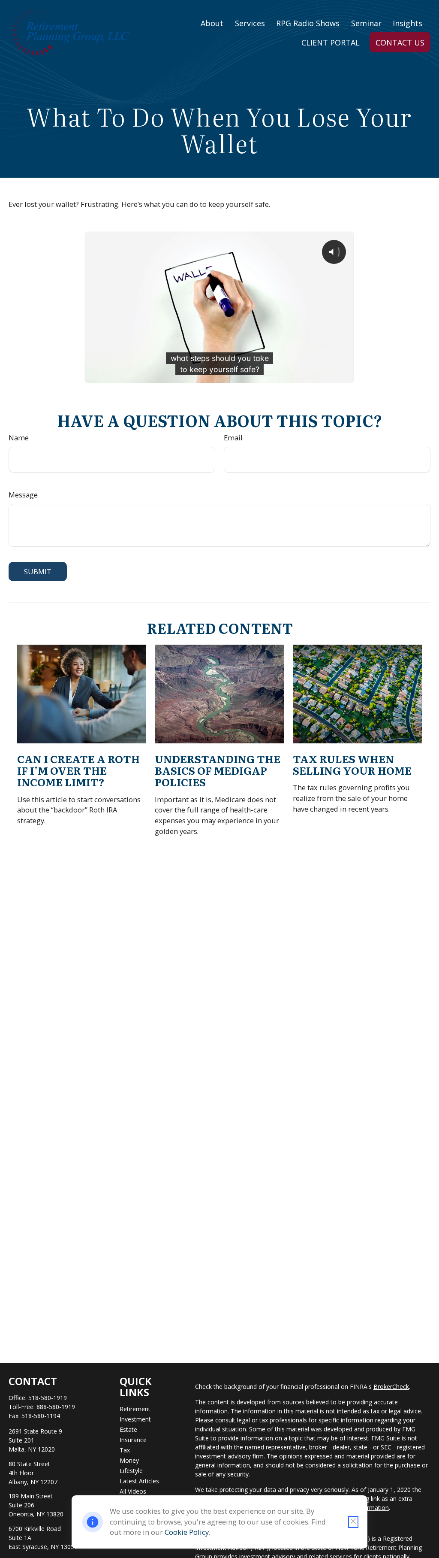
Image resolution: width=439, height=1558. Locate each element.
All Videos (133, 1491)
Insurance (133, 1440)
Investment (135, 1419)
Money (129, 1460)
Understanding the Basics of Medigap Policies (217, 770)
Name (19, 438)
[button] (212, 22)
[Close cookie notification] (353, 1522)
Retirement (135, 1409)
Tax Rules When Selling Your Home (352, 764)
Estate (128, 1429)
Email (233, 438)
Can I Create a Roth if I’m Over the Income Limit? (78, 770)
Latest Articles (139, 1481)
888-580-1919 (55, 1407)
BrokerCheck (391, 1386)
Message (23, 495)
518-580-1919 (47, 1398)
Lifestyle (131, 1471)
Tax (125, 1450)
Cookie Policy (187, 1532)
